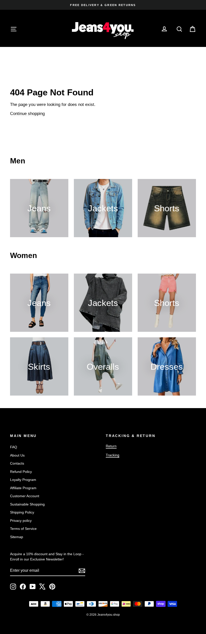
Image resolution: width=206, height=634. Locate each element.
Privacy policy (21, 521)
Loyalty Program (23, 480)
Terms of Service (23, 529)
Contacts (17, 463)
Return (111, 446)
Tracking (112, 455)
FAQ (13, 447)
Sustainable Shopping (27, 504)
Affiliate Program (23, 488)
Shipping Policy (22, 512)
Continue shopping (27, 113)
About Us (17, 455)
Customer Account (24, 496)
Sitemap (16, 537)
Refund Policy (21, 472)
